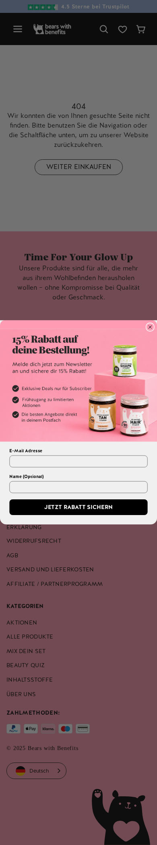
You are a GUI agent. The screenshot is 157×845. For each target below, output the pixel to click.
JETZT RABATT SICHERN (78, 507)
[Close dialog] (150, 327)
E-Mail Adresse (25, 451)
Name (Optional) (26, 477)
